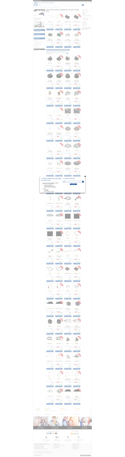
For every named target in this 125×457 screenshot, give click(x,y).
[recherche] (83, 181)
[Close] (85, 176)
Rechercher (73, 184)
